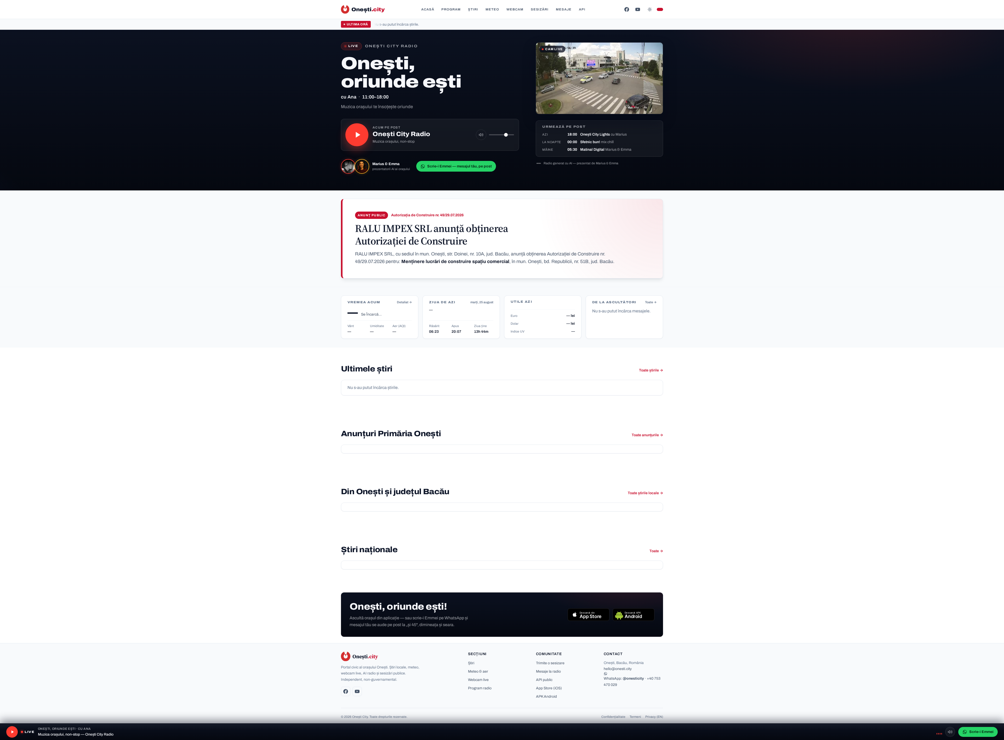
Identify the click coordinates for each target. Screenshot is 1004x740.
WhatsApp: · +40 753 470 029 (632, 681)
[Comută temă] (650, 9)
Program (451, 9)
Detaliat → (404, 302)
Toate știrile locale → (645, 493)
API (582, 9)
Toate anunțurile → (647, 435)
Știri (473, 9)
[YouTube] (638, 9)
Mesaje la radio (548, 671)
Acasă (427, 9)
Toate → (651, 302)
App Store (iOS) (549, 688)
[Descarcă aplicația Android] (633, 614)
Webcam (514, 9)
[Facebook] (627, 9)
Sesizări (540, 9)
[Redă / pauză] (356, 134)
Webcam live (478, 680)
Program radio (480, 688)
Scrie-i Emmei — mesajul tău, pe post (459, 166)
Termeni (635, 717)
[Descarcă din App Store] (588, 614)
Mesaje (564, 9)
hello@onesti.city (618, 669)
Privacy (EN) (654, 717)
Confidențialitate (613, 717)
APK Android (546, 696)
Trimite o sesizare (550, 663)
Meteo (492, 9)
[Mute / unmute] (481, 135)
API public (544, 680)
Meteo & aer (478, 671)
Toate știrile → (651, 370)
